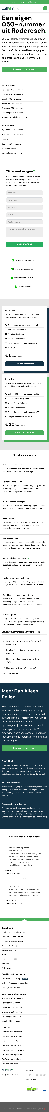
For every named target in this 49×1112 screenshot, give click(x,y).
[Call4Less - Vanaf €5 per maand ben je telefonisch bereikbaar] (10, 8)
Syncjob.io (38, 1109)
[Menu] (45, 8)
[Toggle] (4, 641)
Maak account (24, 244)
